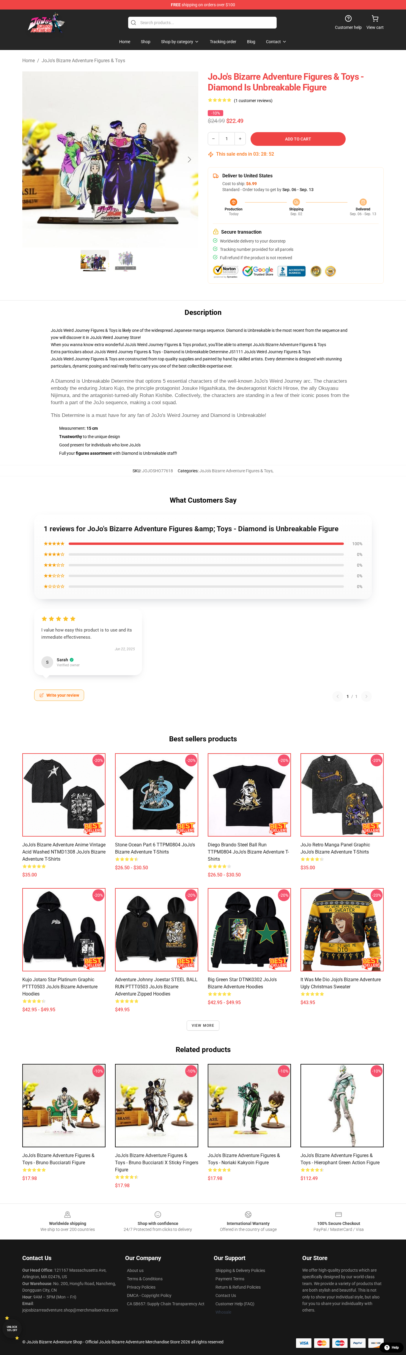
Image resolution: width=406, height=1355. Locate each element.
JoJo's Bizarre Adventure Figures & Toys (83, 60)
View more (203, 1025)
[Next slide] (189, 159)
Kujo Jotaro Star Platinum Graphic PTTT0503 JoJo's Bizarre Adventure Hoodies (59, 987)
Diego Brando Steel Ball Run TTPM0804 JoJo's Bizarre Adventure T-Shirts (248, 852)
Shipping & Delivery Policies (240, 1270)
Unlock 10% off (12, 1329)
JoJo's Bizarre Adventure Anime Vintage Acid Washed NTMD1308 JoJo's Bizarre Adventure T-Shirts (64, 852)
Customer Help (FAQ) (234, 1303)
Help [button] (395, 1347)
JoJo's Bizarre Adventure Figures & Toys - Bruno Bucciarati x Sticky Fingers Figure (156, 1163)
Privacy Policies (141, 1287)
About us (135, 1270)
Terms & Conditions (145, 1278)
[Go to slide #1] (95, 260)
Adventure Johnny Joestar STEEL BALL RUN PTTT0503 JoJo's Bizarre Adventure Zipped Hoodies (156, 987)
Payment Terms (229, 1278)
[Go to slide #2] (125, 260)
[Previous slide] (31, 159)
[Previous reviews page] (337, 696)
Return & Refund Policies (238, 1287)
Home (28, 60)
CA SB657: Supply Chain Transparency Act (165, 1303)
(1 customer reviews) (253, 100)
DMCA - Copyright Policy (149, 1295)
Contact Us (225, 1295)
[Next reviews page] (366, 696)
